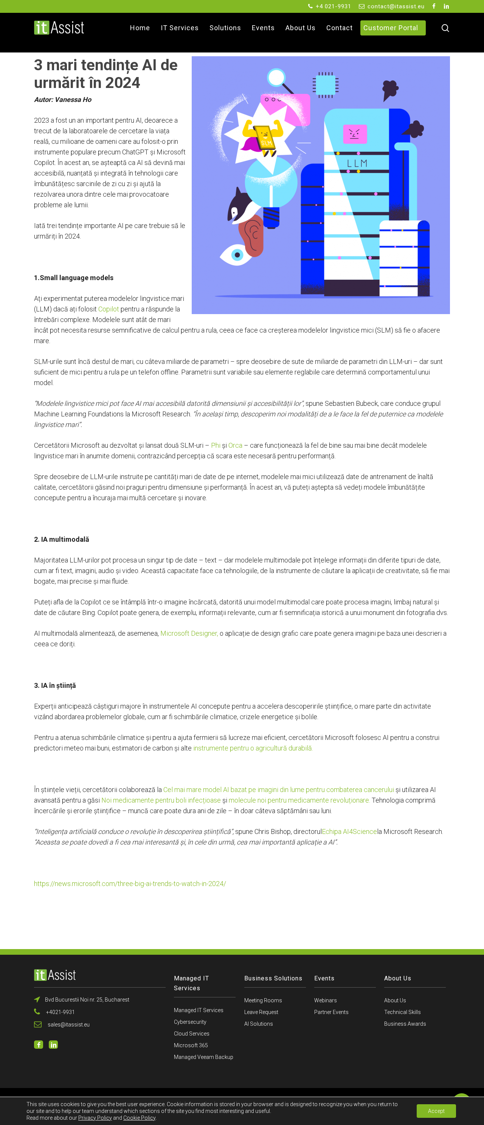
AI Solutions (258, 1024)
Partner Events (331, 1012)
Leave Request (261, 1012)
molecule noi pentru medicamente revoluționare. (299, 800)
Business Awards (405, 1024)
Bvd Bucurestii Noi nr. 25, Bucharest (86, 1000)
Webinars (325, 1000)
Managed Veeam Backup (203, 1057)
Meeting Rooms (263, 1000)
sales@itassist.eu (67, 1025)
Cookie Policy (139, 1118)
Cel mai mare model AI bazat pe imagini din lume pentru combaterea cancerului (278, 790)
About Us (395, 1000)
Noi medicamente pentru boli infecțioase (161, 800)
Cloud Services (191, 1034)
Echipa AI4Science (349, 831)
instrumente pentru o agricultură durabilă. (253, 748)
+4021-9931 (59, 1012)
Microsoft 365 (191, 1045)
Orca (236, 445)
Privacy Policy (95, 1118)
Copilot (108, 309)
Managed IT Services (198, 1010)
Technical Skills (402, 1012)
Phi (215, 445)
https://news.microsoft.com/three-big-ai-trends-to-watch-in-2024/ (130, 884)
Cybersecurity (190, 1022)
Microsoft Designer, (190, 633)
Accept (436, 1111)
